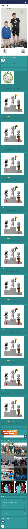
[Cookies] (2, 526)
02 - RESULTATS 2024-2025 (11, 149)
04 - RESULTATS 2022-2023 (11, 210)
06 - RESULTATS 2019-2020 (11, 271)
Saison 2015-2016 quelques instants (14, 502)
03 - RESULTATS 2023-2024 (11, 179)
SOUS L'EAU (14, 499)
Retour (14, 50)
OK (25, 436)
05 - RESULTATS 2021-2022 (11, 240)
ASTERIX (14, 505)
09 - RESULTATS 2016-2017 (11, 362)
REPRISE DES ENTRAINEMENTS (8, 63)
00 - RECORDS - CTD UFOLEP (12, 88)
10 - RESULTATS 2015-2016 (11, 393)
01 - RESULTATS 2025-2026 (11, 118)
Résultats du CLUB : (10, 85)
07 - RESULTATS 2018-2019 (11, 301)
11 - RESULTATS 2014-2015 (11, 424)
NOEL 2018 (14, 513)
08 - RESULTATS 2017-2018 (11, 332)
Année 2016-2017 (14, 508)
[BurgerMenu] (25, 2)
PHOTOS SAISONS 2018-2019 (14, 510)
